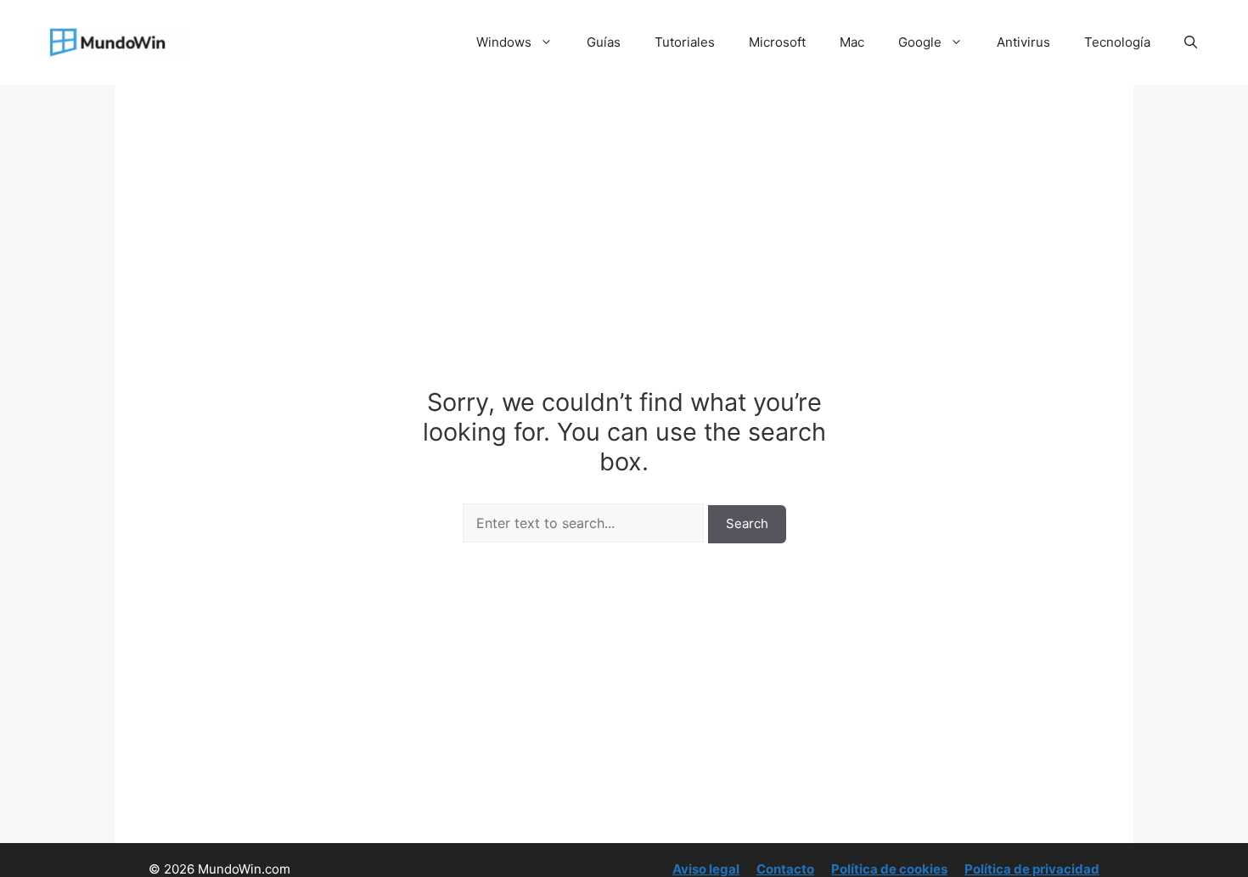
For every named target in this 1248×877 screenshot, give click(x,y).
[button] (1190, 42)
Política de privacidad (1031, 869)
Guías (604, 42)
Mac (852, 42)
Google (920, 42)
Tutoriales (685, 42)
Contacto (785, 869)
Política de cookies (889, 869)
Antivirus (1023, 42)
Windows (503, 42)
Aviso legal (705, 869)
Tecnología (1117, 42)
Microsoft (777, 42)
